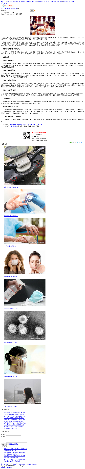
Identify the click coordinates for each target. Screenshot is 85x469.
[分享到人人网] (79, 142)
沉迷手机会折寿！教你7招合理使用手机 (15, 449)
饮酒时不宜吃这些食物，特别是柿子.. (15, 419)
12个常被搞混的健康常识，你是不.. (14, 414)
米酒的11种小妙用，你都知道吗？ (14, 425)
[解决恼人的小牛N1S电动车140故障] (24, 184)
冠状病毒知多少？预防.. (11, 342)
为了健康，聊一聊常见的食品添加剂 (14, 456)
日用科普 (28, 1)
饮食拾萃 (9, 1)
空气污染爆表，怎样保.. (11, 406)
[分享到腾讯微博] (77, 142)
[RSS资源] (34, 10)
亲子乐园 (65, 1)
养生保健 (53, 1)
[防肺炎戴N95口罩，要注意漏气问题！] (24, 373)
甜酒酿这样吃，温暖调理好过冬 (13, 421)
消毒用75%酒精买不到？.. (11, 308)
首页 (2, 8)
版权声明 (15, 464)
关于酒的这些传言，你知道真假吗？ (14, 416)
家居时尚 (22, 1)
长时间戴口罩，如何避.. (11, 276)
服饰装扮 (15, 1)
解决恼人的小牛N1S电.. (11, 187)
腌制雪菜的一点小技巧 (10, 450)
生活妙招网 (13, 126)
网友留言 (9, 464)
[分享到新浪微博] (75, 142)
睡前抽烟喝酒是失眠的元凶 (12, 461)
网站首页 (3, 1)
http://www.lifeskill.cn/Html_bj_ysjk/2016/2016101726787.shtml (27, 124)
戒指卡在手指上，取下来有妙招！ (14, 426)
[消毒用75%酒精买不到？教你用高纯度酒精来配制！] (24, 305)
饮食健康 (14, 8)
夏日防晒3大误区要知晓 (11, 457)
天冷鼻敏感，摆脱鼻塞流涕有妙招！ (14, 452)
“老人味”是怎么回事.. (10, 246)
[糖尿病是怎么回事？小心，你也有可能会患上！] (24, 213)
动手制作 (40, 1)
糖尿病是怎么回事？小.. (11, 216)
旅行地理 (34, 1)
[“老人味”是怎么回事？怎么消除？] (24, 243)
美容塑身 (59, 1)
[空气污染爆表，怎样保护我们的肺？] (22, 403)
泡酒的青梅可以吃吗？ (10, 428)
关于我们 (3, 464)
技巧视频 (71, 1)
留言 (2, 3)
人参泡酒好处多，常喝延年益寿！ (14, 418)
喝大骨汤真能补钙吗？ (10, 454)
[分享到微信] (70, 142)
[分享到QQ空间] (72, 142)
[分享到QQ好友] (73, 142)
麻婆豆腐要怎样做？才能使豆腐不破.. (15, 423)
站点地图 (22, 464)
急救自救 (47, 1)
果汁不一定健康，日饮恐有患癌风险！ (15, 459)
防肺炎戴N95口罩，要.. (11, 376)
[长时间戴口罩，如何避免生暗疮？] (24, 274)
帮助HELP (35, 464)
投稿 (5, 3)
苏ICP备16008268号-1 (7, 467)
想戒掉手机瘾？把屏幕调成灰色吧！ (14, 412)
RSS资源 (28, 464)
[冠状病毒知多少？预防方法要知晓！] (24, 340)
